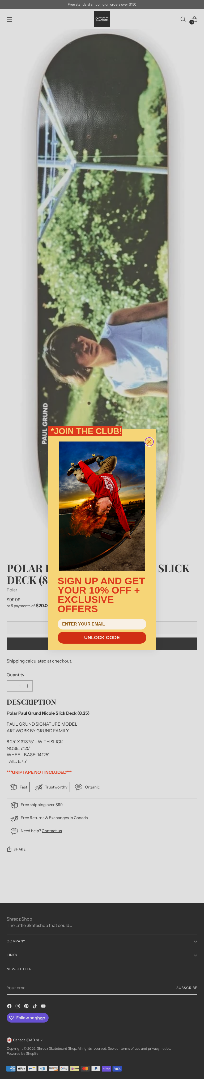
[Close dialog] (149, 442)
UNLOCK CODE (102, 637)
